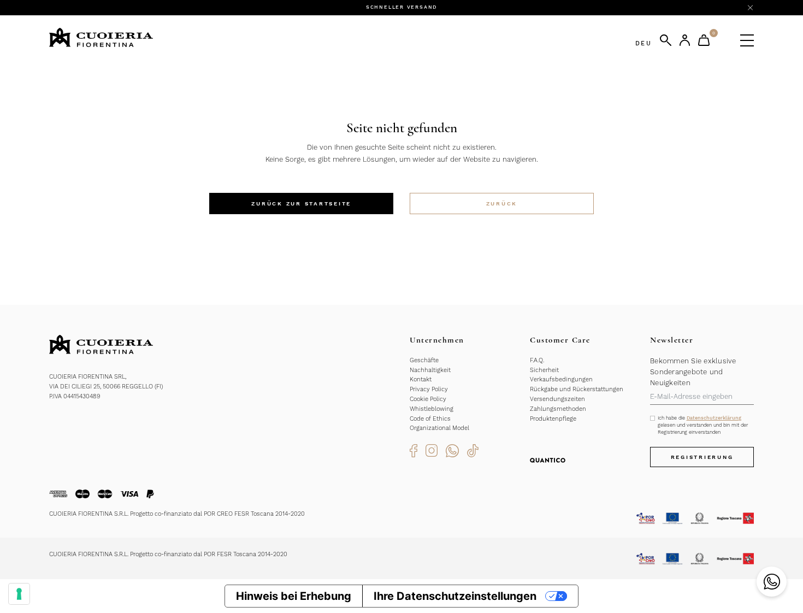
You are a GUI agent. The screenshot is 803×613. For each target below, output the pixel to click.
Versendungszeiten (557, 399)
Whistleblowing (431, 408)
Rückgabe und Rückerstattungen (576, 389)
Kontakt (421, 379)
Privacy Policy (429, 389)
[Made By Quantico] (547, 459)
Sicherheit (544, 370)
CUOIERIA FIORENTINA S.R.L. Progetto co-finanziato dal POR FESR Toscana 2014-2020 (168, 554)
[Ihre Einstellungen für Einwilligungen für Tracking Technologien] (19, 593)
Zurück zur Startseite (301, 204)
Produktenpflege (553, 418)
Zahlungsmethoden (558, 408)
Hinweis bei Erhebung (293, 596)
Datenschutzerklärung (714, 418)
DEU (643, 43)
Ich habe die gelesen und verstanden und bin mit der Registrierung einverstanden (703, 425)
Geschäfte (424, 360)
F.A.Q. (537, 360)
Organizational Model (439, 428)
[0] (704, 40)
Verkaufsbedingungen (561, 379)
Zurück (502, 204)
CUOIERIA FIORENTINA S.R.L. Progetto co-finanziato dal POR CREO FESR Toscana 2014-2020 (177, 513)
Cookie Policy (428, 399)
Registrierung (702, 457)
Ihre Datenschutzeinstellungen (455, 596)
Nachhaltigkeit (430, 370)
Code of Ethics (430, 418)
